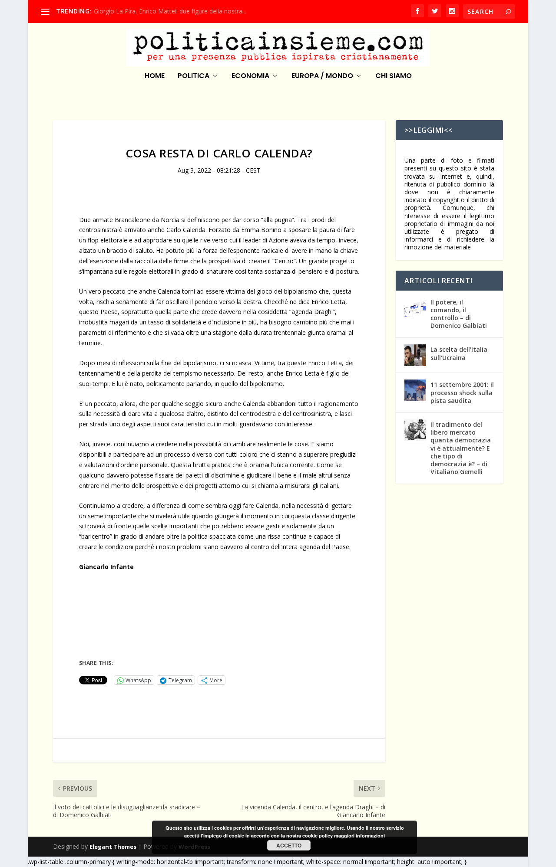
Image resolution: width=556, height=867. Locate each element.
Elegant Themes (112, 847)
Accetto (288, 845)
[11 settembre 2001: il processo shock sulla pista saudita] (415, 390)
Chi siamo (393, 76)
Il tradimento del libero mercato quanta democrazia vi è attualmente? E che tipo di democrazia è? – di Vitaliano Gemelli (460, 448)
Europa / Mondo (322, 76)
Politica (193, 76)
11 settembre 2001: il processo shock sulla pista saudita (462, 392)
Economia (250, 76)
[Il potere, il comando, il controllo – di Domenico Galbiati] (415, 308)
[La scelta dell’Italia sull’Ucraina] (415, 355)
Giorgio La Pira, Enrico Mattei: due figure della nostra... (170, 11)
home (155, 76)
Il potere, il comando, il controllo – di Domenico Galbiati (458, 314)
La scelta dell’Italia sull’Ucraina (458, 353)
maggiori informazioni (359, 835)
